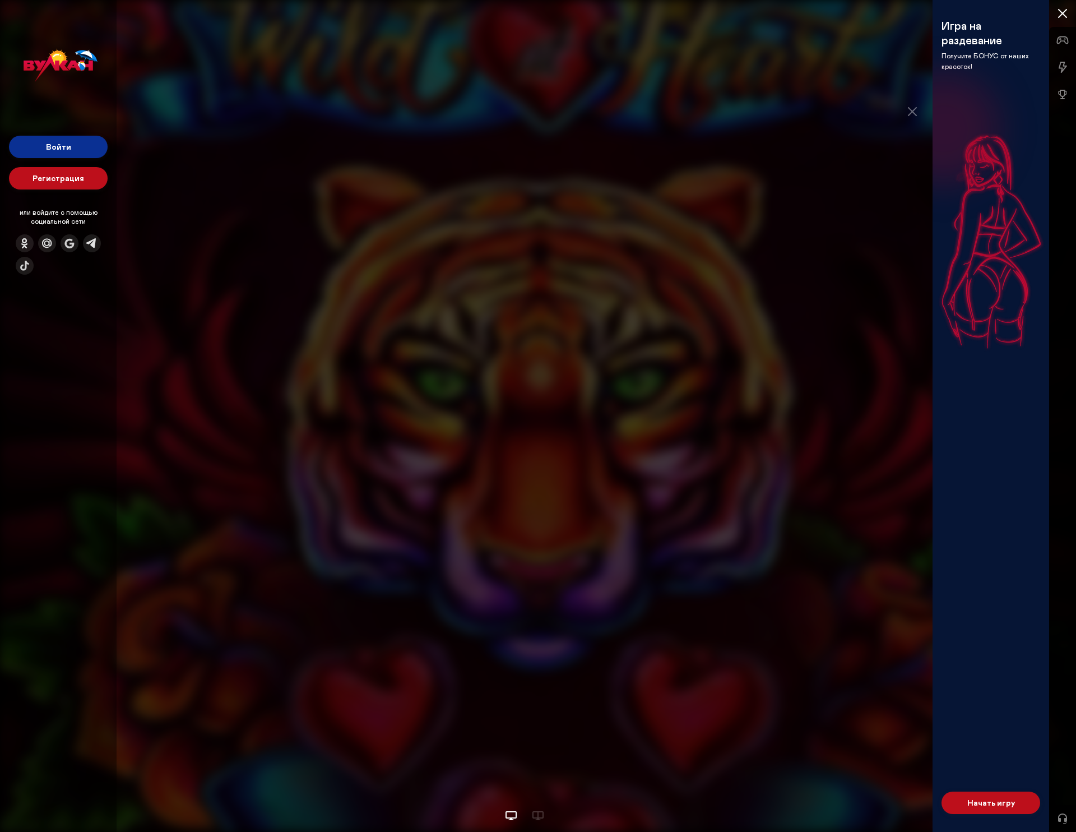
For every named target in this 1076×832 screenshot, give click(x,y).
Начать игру (991, 802)
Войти (58, 146)
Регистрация (58, 178)
